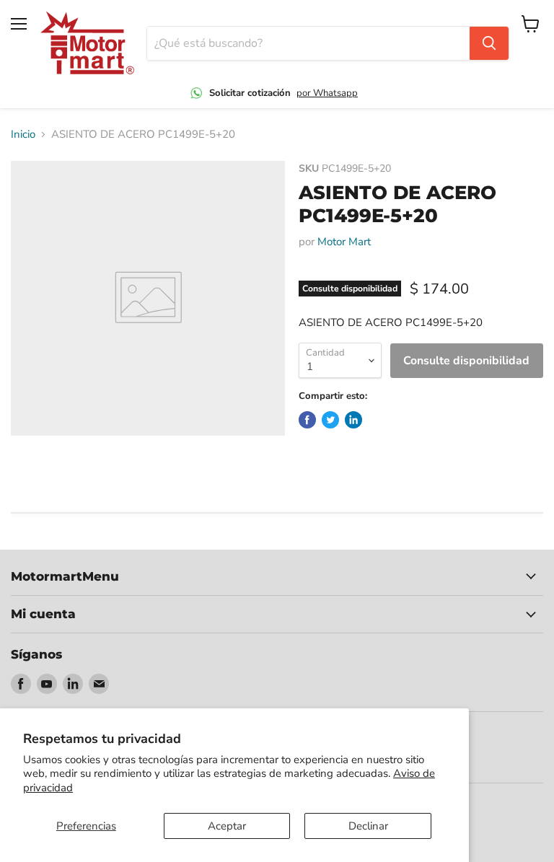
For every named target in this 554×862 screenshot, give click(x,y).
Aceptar (227, 826)
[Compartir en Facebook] (307, 419)
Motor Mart (344, 241)
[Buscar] (489, 43)
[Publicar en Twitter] (330, 419)
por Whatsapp (327, 93)
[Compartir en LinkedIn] (353, 419)
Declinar (368, 826)
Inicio (23, 134)
